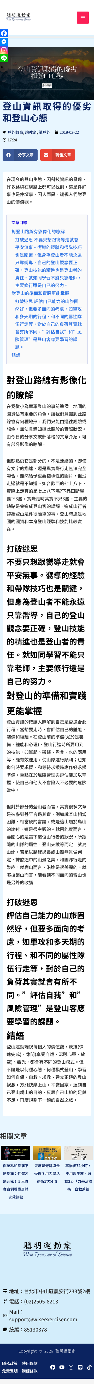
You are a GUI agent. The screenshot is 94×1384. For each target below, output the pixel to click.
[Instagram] (4, 50)
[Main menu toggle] (83, 18)
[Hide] (2, 67)
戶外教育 (15, 132)
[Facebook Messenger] (4, 42)
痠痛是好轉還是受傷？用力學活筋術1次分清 (47, 1173)
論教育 (31, 132)
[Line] (4, 58)
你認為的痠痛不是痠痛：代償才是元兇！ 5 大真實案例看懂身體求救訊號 (15, 1181)
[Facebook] (4, 33)
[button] (20, 155)
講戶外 (44, 132)
